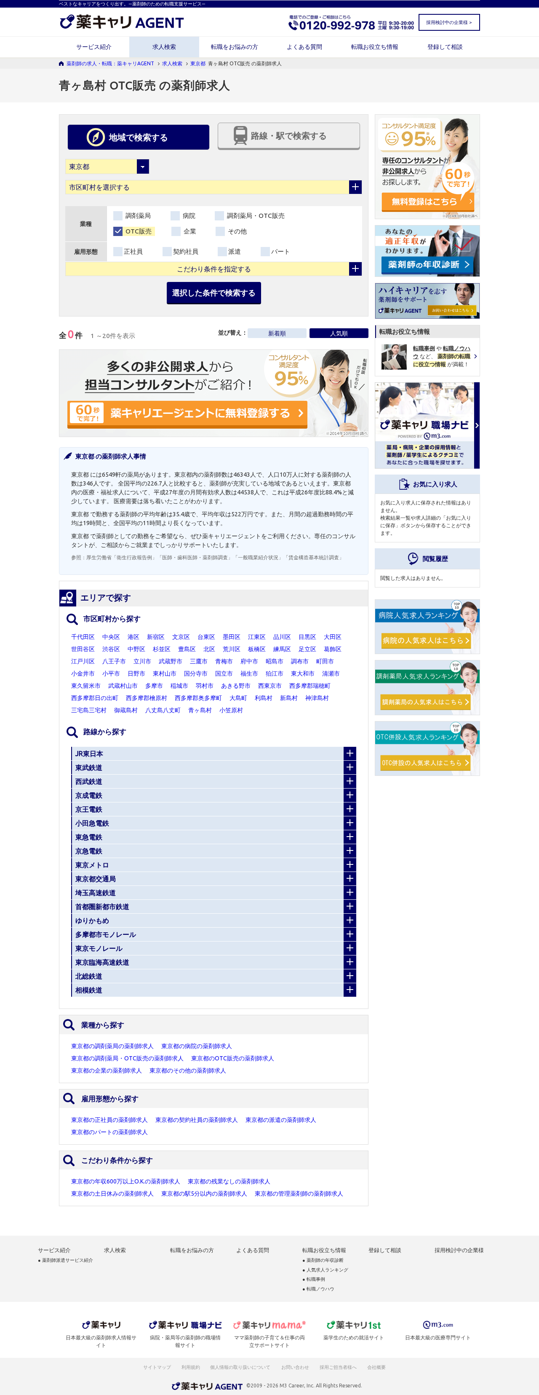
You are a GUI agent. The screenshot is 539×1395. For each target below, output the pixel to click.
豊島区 (187, 649)
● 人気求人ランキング (325, 1270)
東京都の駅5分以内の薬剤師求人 (204, 1193)
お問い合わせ (295, 1367)
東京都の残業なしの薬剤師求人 (229, 1181)
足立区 (307, 649)
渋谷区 (111, 649)
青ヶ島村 (200, 710)
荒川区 (231, 649)
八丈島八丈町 (163, 710)
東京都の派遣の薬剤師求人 (280, 1120)
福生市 (249, 673)
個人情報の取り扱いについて (240, 1367)
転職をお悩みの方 (234, 46)
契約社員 (185, 251)
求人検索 (164, 46)
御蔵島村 (126, 710)
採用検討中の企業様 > (449, 22)
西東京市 (270, 686)
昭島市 (274, 661)
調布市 (300, 661)
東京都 (197, 63)
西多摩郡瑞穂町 (310, 686)
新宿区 (156, 637)
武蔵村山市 (123, 686)
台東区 (206, 637)
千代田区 (83, 637)
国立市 (224, 673)
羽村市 (204, 686)
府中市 (249, 661)
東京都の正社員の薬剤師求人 (109, 1120)
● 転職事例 (313, 1279)
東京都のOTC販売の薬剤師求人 (232, 1058)
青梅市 (224, 661)
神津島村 (317, 698)
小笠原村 (231, 710)
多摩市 (154, 686)
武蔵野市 (170, 661)
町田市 (325, 661)
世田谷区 (83, 649)
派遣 (234, 251)
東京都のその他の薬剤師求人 (187, 1070)
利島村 (263, 698)
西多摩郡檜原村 (146, 698)
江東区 (257, 637)
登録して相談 (445, 46)
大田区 (333, 637)
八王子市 (114, 661)
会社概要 (377, 1367)
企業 (189, 231)
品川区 (282, 637)
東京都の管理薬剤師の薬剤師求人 (299, 1193)
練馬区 (282, 649)
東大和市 (303, 673)
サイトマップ (157, 1367)
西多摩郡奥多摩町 (198, 698)
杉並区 (162, 649)
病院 (188, 215)
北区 (209, 649)
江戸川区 (83, 661)
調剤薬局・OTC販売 (255, 215)
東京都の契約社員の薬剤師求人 (196, 1120)
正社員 (133, 251)
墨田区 (231, 637)
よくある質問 (304, 46)
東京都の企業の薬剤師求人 (106, 1070)
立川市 (142, 661)
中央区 (111, 637)
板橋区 (257, 649)
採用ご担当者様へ (339, 1367)
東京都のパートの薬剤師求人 (109, 1132)
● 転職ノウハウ (318, 1289)
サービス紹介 (94, 46)
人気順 (339, 333)
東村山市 (164, 673)
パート (280, 251)
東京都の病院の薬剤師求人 (196, 1046)
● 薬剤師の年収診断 (323, 1260)
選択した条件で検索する (214, 292)
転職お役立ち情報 (374, 46)
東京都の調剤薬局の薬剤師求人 (112, 1046)
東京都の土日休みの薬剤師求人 (112, 1193)
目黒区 (307, 637)
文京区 (181, 637)
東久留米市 (86, 686)
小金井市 (83, 673)
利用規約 (190, 1367)
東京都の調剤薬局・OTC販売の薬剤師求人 (127, 1058)
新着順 (277, 333)
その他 (236, 231)
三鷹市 (199, 661)
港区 (133, 637)
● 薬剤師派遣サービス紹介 (65, 1260)
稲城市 (179, 686)
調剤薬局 (137, 215)
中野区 (136, 649)
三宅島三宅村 (89, 710)
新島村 (289, 698)
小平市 (111, 673)
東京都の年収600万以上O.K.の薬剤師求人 (125, 1181)
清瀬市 (331, 673)
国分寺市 (196, 673)
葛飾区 (333, 649)
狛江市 (274, 673)
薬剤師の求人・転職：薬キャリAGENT (110, 63)
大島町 (238, 698)
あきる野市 (236, 686)
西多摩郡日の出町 (94, 698)
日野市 (136, 673)
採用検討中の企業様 (459, 1250)
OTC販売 (138, 231)
